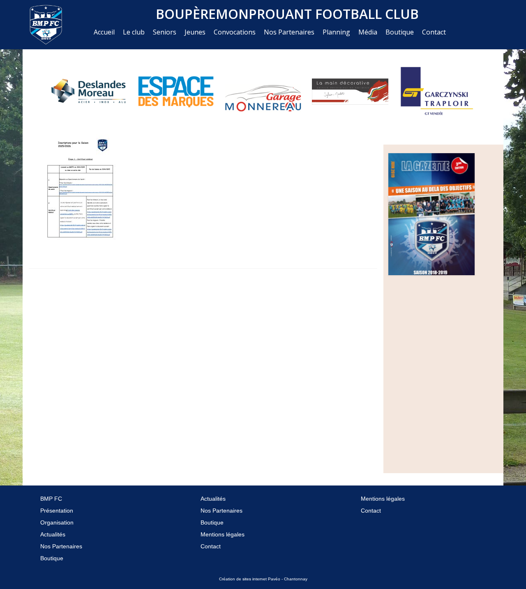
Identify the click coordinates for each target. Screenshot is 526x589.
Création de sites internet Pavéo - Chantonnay (263, 579)
